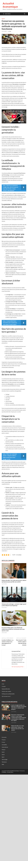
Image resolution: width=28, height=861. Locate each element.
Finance (3, 739)
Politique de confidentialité (8, 693)
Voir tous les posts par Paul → (18, 666)
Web (3, 764)
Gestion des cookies (6, 691)
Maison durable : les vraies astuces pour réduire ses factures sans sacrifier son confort (14, 581)
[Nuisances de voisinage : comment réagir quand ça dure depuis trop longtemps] (14, 594)
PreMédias (4, 772)
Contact (4, 686)
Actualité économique (10, 5)
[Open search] (25, 13)
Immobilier (4, 744)
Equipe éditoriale (6, 689)
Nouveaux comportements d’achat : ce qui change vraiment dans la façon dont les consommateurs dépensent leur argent (18, 717)
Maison (3, 18)
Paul (10, 31)
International (5, 747)
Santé (3, 752)
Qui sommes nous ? (6, 696)
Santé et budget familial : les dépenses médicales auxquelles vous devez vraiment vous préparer (18, 707)
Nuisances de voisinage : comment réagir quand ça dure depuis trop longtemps (14, 604)
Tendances (4, 762)
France (3, 742)
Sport (3, 757)
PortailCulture (10, 772)
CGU (3, 684)
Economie (4, 737)
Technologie (4, 759)
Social (3, 754)
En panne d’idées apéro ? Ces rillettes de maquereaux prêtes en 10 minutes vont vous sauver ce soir (13, 629)
